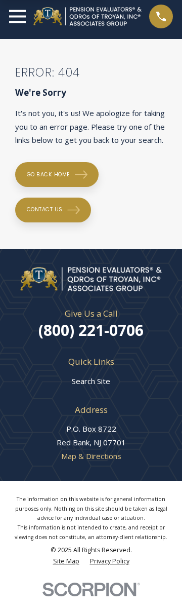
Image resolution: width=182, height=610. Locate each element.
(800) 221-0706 (91, 330)
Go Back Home (48, 174)
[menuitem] (66, 561)
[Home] (87, 16)
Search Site (91, 381)
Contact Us (45, 209)
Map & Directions (91, 456)
